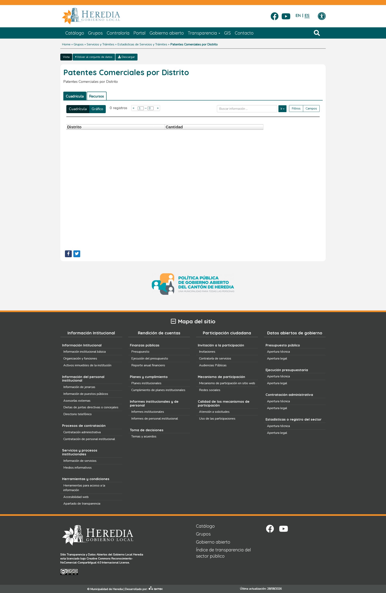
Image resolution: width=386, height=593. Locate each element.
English (298, 15)
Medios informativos (77, 467)
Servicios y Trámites (100, 44)
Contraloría (118, 33)
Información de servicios (79, 461)
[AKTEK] (155, 589)
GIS (227, 33)
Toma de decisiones (146, 430)
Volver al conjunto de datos (94, 57)
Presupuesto (140, 351)
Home (66, 44)
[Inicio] (97, 16)
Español (307, 15)
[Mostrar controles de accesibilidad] (322, 16)
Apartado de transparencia (81, 503)
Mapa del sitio (196, 321)
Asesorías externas (76, 400)
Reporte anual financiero (148, 365)
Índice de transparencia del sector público (223, 553)
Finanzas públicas (144, 345)
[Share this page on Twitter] (76, 253)
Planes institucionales (146, 383)
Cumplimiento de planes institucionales (158, 390)
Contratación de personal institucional (89, 439)
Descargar (128, 57)
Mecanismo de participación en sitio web (227, 383)
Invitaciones (207, 351)
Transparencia (203, 33)
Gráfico (97, 109)
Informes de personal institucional (154, 418)
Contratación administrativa (82, 432)
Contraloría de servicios (215, 358)
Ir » (282, 109)
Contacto (244, 33)
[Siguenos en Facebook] (275, 15)
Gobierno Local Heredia (128, 554)
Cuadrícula (78, 109)
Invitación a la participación (221, 345)
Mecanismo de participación (221, 377)
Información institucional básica (84, 351)
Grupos (95, 33)
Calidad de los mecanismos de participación (223, 403)
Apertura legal (277, 358)
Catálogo (74, 33)
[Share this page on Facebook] (68, 253)
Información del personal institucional (83, 379)
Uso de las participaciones (217, 418)
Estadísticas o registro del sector (293, 419)
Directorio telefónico (77, 414)
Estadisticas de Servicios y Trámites (142, 44)
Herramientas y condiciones (85, 479)
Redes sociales (209, 390)
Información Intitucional (82, 345)
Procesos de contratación (84, 425)
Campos (311, 108)
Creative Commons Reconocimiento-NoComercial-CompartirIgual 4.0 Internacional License (96, 560)
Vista (66, 57)
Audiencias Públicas (213, 365)
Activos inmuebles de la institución (87, 365)
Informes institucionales (147, 412)
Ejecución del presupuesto (149, 358)
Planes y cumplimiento (149, 377)
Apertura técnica (278, 351)
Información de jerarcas (79, 387)
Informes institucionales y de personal (154, 403)
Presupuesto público (283, 345)
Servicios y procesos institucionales (79, 452)
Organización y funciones (80, 358)
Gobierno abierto (167, 33)
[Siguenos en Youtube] (286, 15)
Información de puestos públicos (85, 394)
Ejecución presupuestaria (287, 370)
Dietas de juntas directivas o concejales (90, 407)
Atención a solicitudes (214, 412)
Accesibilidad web (76, 497)
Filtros (296, 108)
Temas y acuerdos (143, 436)
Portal (139, 33)
